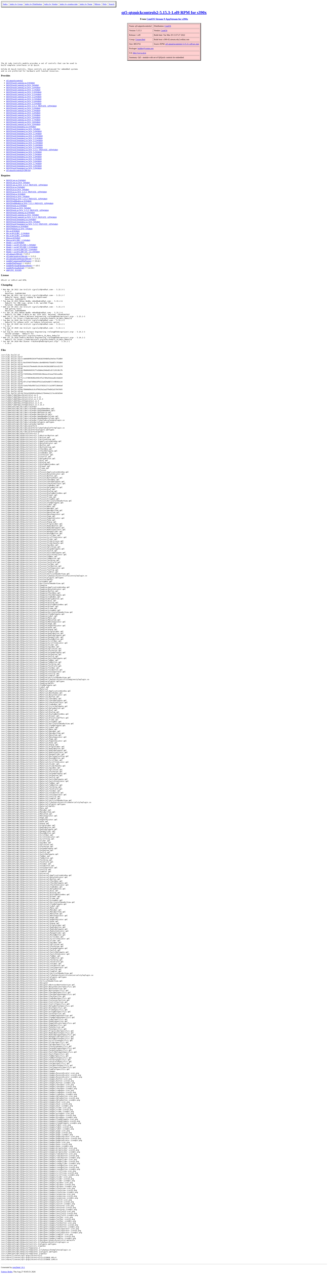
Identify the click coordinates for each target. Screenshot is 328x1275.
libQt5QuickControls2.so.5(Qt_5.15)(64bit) (23, 104)
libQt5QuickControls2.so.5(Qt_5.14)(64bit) (23, 101)
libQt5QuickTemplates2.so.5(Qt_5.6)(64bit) (24, 161)
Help (105, 4)
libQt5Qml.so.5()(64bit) (15, 194)
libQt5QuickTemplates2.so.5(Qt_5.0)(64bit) (24, 131)
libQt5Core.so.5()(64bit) (16, 180)
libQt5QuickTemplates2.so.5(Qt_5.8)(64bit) (24, 166)
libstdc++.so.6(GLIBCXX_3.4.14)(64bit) (23, 252)
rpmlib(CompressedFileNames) (18, 261)
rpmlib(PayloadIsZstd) (15, 268)
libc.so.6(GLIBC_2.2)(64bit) (17, 233)
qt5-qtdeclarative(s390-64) (16, 256)
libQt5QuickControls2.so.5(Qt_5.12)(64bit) (23, 97)
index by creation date (69, 4)
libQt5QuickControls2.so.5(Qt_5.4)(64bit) (23, 113)
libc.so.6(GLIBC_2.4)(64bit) (17, 236)
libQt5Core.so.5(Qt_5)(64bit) (18, 183)
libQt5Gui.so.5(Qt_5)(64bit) (17, 189)
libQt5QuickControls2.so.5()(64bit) (20, 83)
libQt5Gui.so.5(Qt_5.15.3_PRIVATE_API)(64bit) (26, 192)
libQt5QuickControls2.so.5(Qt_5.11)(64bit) (23, 94)
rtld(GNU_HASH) (14, 270)
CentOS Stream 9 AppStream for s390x (167, 19)
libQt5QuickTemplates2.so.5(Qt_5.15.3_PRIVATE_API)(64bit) (32, 150)
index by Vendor (51, 4)
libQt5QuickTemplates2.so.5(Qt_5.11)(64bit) (24, 138)
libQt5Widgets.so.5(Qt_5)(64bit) (19, 229)
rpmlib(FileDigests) (14, 263)
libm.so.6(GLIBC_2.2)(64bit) (18, 240)
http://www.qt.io (139, 53)
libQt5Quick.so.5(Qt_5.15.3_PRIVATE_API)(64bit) (27, 210)
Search (111, 4)
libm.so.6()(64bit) (13, 238)
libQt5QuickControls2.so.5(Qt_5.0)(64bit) (23, 87)
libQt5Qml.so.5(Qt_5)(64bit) (17, 196)
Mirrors (97, 4)
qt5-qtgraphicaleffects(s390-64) (18, 259)
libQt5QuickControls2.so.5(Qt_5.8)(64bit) (23, 122)
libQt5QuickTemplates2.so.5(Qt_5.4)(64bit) (24, 157)
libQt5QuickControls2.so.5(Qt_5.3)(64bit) (23, 110)
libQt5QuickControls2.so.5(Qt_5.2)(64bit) (23, 108)
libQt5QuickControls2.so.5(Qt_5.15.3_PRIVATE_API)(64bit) (31, 106)
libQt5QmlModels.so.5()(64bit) (18, 201)
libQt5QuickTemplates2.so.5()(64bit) (21, 127)
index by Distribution (33, 4)
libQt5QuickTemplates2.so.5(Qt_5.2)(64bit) (24, 152)
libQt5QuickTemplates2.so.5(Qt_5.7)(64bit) (24, 163)
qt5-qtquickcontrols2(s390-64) (18, 170)
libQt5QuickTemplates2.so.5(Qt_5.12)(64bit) (24, 140)
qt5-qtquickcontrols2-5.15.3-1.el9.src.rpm (182, 44)
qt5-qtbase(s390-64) (14, 254)
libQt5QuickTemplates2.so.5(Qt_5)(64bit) (23, 129)
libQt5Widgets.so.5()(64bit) (17, 226)
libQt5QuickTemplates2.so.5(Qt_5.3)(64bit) (24, 154)
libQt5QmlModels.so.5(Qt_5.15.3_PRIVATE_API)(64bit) (29, 203)
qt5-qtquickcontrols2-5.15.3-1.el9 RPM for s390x (164, 12)
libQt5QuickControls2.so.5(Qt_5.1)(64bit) (23, 90)
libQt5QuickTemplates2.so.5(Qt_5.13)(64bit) (24, 143)
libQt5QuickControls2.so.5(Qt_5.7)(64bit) (23, 120)
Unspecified (140, 39)
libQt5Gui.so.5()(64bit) (15, 187)
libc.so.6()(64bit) (13, 231)
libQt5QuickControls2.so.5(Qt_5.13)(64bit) (23, 99)
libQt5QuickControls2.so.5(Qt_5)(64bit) (22, 85)
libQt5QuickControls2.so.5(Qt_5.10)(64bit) (23, 92)
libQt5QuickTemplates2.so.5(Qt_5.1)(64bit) (24, 134)
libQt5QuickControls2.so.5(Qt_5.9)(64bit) (23, 124)
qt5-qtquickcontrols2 (14, 81)
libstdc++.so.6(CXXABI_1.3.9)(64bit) (21, 247)
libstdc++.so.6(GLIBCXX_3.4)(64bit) (21, 249)
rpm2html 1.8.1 (18, 1267)
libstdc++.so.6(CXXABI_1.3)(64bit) (21, 245)
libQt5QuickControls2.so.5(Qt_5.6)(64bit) (23, 117)
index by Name (86, 4)
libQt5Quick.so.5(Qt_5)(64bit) (18, 208)
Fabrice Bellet (6, 1272)
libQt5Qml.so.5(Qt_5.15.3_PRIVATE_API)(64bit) (26, 199)
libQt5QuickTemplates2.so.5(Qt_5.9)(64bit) (24, 168)
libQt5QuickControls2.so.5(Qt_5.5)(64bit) (23, 115)
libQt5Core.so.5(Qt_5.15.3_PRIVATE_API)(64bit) (27, 185)
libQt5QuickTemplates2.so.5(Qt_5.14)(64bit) (24, 145)
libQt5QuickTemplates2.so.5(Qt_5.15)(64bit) (24, 147)
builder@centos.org (145, 48)
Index (5, 4)
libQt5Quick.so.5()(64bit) (16, 206)
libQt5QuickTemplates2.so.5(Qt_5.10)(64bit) (24, 136)
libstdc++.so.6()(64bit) (15, 242)
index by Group (16, 4)
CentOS (168, 26)
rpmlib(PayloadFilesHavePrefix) (19, 266)
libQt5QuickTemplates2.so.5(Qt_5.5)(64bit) (24, 159)
